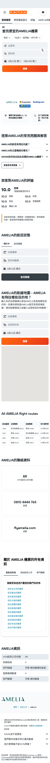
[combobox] (27, 252)
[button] (5, 12)
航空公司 (23, 707)
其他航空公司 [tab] (26, 572)
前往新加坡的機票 (15, 616)
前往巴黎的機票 (14, 627)
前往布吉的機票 (14, 623)
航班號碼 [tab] (18, 243)
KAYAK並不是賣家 (13, 734)
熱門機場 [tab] (41, 572)
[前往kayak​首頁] (18, 12)
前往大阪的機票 (14, 600)
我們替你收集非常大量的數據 (18, 739)
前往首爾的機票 (14, 604)
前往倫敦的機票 (14, 612)
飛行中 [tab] (7, 243)
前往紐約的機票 (14, 620)
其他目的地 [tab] (11, 572)
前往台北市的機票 (15, 589)
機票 (15, 707)
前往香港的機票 (14, 608)
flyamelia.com (25, 528)
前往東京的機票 (14, 596)
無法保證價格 (37, 726)
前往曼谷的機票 (14, 592)
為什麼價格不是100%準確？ (18, 744)
